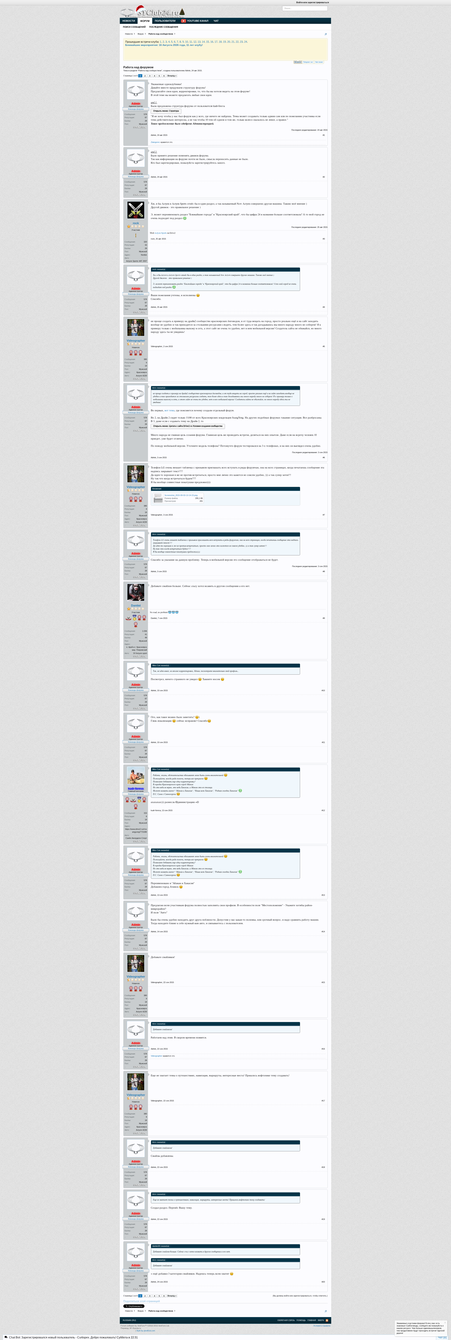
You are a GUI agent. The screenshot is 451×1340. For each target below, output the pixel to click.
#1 (324, 135)
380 (145, 359)
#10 (323, 690)
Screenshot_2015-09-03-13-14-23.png (181, 495)
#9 (324, 618)
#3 (324, 239)
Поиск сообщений (134, 27)
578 (145, 114)
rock (136, 223)
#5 (324, 346)
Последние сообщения (163, 27)
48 (146, 637)
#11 (323, 742)
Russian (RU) (129, 1320)
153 (145, 813)
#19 (323, 1219)
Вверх (321, 1320)
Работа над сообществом (149, 70)
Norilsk (144, 255)
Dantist (136, 605)
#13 (323, 895)
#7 (324, 515)
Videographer (136, 340)
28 (146, 121)
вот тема (170, 410)
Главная (311, 1320)
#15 (323, 982)
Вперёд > (172, 76)
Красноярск (142, 372)
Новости (128, 20)
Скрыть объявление (445, 1322)
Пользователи (165, 20)
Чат (216, 20)
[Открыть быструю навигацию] (326, 34)
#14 (323, 931)
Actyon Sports (161, 232)
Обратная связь (286, 1320)
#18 (323, 1167)
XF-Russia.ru (135, 1328)
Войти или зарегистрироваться (312, 2)
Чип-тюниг (319, 62)
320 (145, 242)
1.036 (144, 631)
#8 (324, 571)
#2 (324, 177)
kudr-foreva (156, 810)
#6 (324, 457)
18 (146, 366)
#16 (323, 1049)
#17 (323, 1101)
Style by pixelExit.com (145, 1331)
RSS (327, 1320)
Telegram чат (308, 62)
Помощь (301, 1320)
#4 (324, 307)
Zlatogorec (155, 142)
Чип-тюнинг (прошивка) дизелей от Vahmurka (224, 51)
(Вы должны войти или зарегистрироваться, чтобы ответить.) (300, 1296)
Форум (145, 21)
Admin (187, 70)
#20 (323, 1282)
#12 (323, 810)
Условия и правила (321, 1326)
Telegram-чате (176, 44)
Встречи (298, 62)
